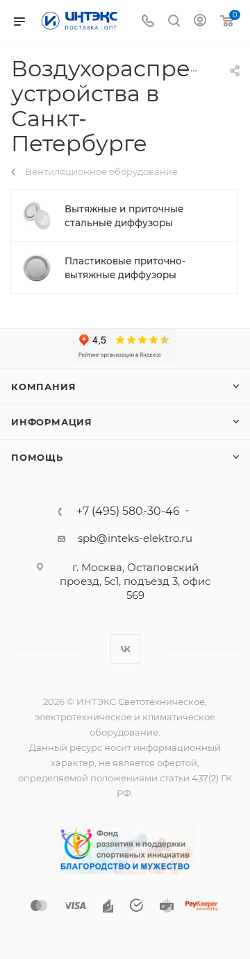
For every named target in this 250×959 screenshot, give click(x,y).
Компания (43, 386)
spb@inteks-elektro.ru (135, 538)
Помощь (37, 457)
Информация (51, 421)
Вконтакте (125, 649)
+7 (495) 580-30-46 (128, 511)
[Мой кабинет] (200, 21)
